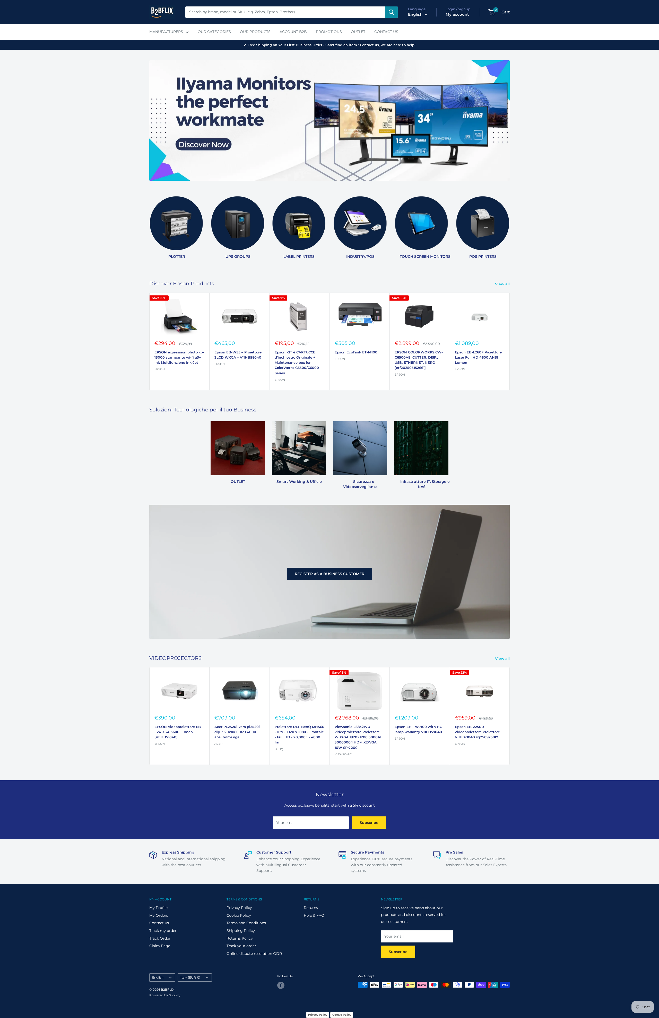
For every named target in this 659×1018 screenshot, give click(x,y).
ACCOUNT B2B (293, 31)
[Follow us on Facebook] (280, 985)
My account (457, 14)
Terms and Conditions (246, 923)
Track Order (159, 938)
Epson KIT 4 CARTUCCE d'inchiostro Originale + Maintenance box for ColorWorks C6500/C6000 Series (297, 362)
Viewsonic (343, 754)
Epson (219, 364)
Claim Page (159, 945)
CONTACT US (386, 31)
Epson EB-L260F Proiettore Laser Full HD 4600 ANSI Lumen (478, 357)
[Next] (509, 225)
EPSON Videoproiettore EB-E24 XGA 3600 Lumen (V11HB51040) (178, 732)
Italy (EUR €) (190, 977)
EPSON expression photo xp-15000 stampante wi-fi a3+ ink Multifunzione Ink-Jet (179, 357)
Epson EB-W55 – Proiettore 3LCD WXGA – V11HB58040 (238, 354)
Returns (311, 907)
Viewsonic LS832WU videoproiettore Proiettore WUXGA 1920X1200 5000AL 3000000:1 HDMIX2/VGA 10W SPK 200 (358, 737)
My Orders (158, 915)
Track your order (241, 945)
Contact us (159, 923)
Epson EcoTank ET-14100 (356, 352)
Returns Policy (240, 938)
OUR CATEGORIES (214, 31)
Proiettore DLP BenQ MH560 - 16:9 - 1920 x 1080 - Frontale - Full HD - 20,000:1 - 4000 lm (299, 734)
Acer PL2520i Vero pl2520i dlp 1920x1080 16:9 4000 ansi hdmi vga (237, 732)
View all (503, 284)
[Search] (391, 12)
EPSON (159, 369)
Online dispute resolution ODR (254, 953)
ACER (218, 744)
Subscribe (369, 822)
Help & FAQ (314, 915)
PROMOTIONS (329, 31)
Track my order (163, 930)
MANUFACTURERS (166, 31)
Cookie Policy (239, 915)
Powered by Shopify (164, 995)
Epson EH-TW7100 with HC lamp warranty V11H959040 (418, 729)
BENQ (279, 749)
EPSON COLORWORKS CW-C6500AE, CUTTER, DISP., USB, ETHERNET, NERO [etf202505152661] (419, 360)
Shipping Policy (241, 930)
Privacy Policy (239, 907)
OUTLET (358, 31)
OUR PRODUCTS (255, 31)
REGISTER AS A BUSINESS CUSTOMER (329, 573)
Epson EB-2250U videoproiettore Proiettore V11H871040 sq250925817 (477, 732)
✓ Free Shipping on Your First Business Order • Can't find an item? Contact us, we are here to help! (329, 45)
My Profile (158, 907)
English (157, 977)
